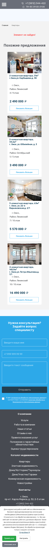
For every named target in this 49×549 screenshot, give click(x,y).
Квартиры (24, 461)
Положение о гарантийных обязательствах (24, 443)
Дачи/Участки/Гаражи (24, 474)
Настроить (24, 538)
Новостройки (24, 483)
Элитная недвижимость (24, 466)
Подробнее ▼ (24, 532)
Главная (5, 25)
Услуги (24, 420)
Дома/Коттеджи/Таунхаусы (24, 470)
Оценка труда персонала (24, 449)
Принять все (9, 538)
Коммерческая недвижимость (24, 479)
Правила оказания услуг (24, 437)
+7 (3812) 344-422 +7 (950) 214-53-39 (24, 505)
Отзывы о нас (24, 433)
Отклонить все (10, 544)
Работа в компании (24, 424)
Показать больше (24, 108)
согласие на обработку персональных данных (28, 398)
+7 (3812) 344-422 (35, 3)
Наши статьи (24, 429)
